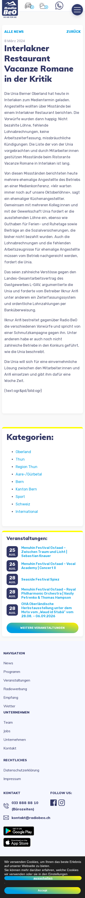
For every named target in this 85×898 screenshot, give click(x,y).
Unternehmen (16, 712)
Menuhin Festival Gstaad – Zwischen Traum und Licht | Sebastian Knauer (44, 552)
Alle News (14, 32)
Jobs (6, 731)
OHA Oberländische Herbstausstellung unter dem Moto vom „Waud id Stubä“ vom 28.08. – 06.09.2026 (47, 610)
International (27, 511)
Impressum (12, 778)
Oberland (23, 452)
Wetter (9, 706)
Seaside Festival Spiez (40, 579)
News (8, 663)
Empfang (10, 697)
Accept (42, 890)
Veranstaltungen (16, 680)
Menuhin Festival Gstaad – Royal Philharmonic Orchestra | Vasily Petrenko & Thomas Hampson (48, 593)
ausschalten (43, 878)
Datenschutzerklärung (21, 770)
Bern (20, 482)
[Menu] (77, 9)
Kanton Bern (26, 489)
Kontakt (9, 748)
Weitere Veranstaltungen (42, 627)
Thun (20, 459)
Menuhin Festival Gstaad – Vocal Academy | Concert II (48, 566)
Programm (11, 671)
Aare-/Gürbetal (29, 474)
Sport (20, 497)
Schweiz (23, 504)
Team (8, 722)
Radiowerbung (15, 689)
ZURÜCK (73, 32)
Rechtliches (15, 760)
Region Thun (26, 467)
